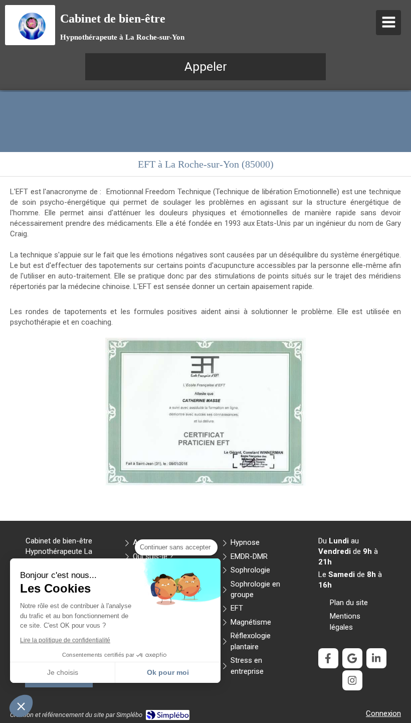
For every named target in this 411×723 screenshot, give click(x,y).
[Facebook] (328, 658)
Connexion (383, 713)
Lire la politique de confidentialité (65, 640)
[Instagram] (352, 680)
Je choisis (62, 672)
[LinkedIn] (376, 658)
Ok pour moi (168, 672)
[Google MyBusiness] (352, 658)
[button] (21, 706)
